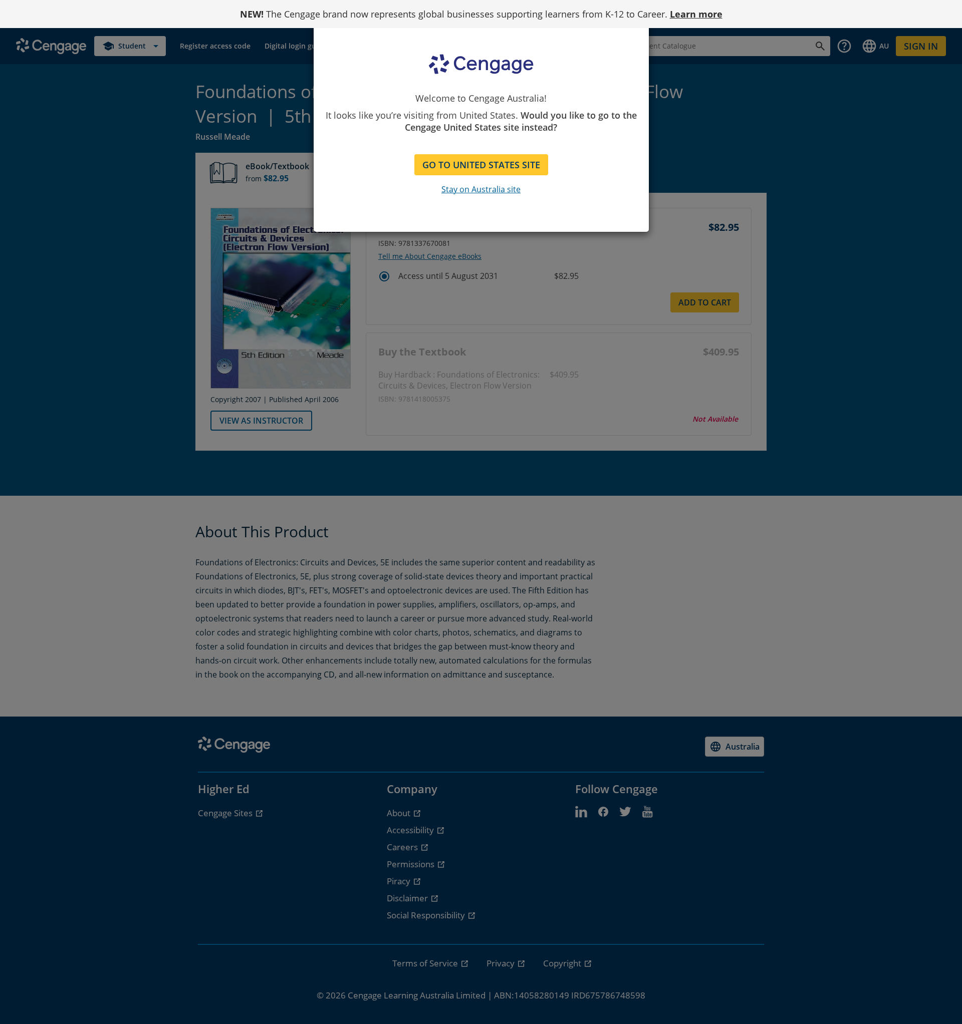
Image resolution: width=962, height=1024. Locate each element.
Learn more (696, 14)
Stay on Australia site (481, 189)
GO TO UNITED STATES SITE (481, 165)
